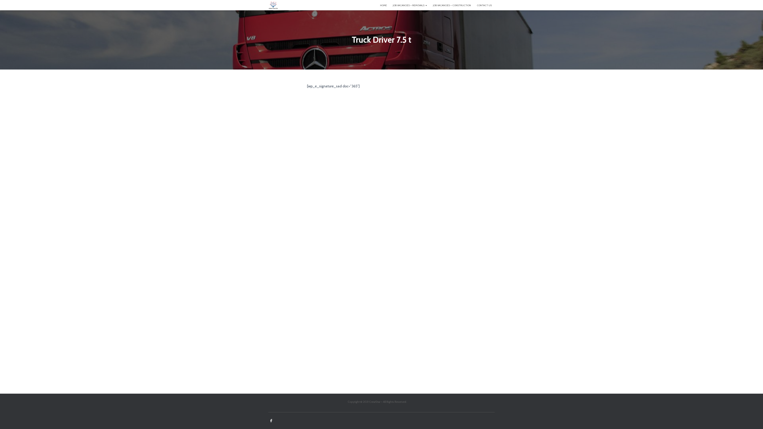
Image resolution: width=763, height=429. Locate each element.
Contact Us (484, 5)
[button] (426, 5)
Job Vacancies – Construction (452, 5)
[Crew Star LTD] (273, 5)
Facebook (271, 420)
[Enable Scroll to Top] (755, 421)
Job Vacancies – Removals (409, 5)
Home (383, 5)
